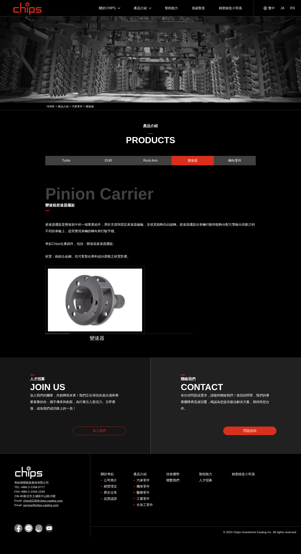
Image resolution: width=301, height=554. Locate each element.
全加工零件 (145, 505)
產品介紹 (140, 8)
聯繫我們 (172, 480)
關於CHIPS (107, 8)
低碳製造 (198, 8)
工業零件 (143, 498)
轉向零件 (234, 160)
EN (292, 8)
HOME (51, 106)
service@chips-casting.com (41, 505)
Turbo (66, 160)
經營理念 (110, 486)
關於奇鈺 (107, 474)
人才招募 (205, 480)
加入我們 (99, 430)
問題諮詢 (249, 430)
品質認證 (110, 498)
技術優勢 (172, 474)
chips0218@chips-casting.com (43, 500)
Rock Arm (150, 160)
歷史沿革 (110, 492)
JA (282, 8)
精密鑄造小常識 (230, 8)
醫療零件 (143, 492)
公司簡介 (110, 480)
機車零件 (143, 486)
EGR (108, 160)
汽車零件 (77, 106)
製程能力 (171, 8)
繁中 (271, 8)
